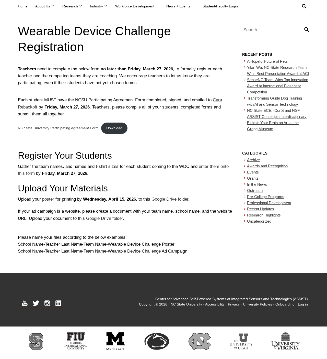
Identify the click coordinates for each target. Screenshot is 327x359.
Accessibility (215, 305)
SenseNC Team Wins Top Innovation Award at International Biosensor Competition (277, 86)
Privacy (234, 305)
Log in (303, 305)
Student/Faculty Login (220, 6)
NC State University (186, 305)
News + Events (178, 6)
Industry (97, 6)
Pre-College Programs (265, 196)
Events (253, 172)
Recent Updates (260, 209)
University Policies (257, 305)
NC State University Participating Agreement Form (58, 128)
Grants (253, 178)
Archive (253, 160)
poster (48, 199)
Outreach (255, 190)
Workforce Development (135, 6)
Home (23, 6)
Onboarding (285, 305)
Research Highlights (264, 215)
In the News (257, 184)
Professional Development (269, 203)
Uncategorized (259, 221)
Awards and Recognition (267, 166)
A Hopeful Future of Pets (267, 61)
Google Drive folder (169, 199)
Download (114, 128)
